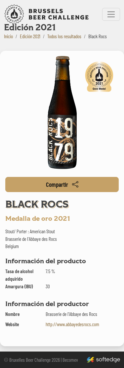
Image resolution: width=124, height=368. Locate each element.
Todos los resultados (64, 36)
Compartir (57, 184)
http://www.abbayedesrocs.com (72, 324)
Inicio (8, 36)
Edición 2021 (30, 36)
